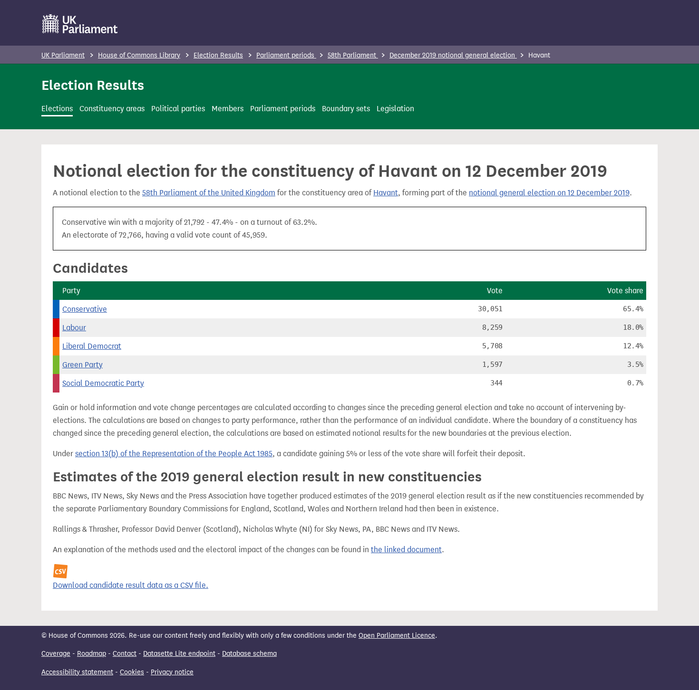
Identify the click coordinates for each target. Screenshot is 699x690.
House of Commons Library (139, 55)
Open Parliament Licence (397, 636)
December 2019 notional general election (453, 55)
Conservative (84, 309)
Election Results (218, 55)
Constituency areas (112, 108)
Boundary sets (346, 108)
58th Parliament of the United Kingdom (208, 192)
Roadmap (91, 654)
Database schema (249, 654)
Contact (124, 654)
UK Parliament (63, 55)
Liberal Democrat (91, 346)
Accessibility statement (77, 672)
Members (227, 108)
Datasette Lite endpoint (179, 654)
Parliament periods (286, 55)
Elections (57, 108)
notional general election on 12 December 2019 (549, 192)
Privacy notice (172, 672)
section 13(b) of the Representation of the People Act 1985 (173, 453)
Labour (74, 327)
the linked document (406, 549)
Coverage (55, 654)
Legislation (395, 108)
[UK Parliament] (80, 23)
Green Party (82, 364)
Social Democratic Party (103, 383)
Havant (385, 192)
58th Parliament (353, 55)
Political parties (178, 108)
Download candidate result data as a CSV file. (130, 585)
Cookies (132, 672)
